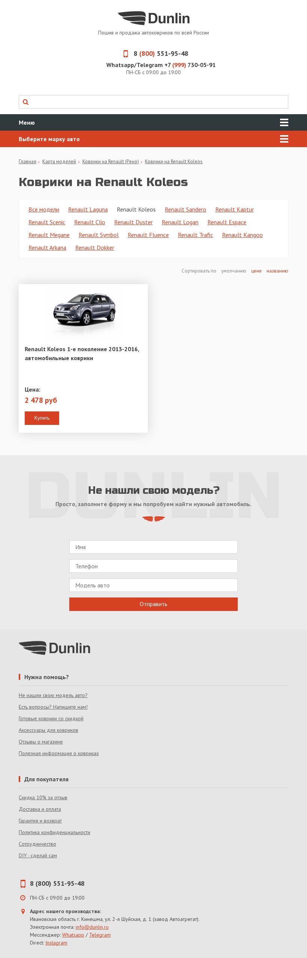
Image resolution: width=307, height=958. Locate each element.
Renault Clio (89, 222)
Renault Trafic (195, 234)
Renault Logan (180, 222)
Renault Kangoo (242, 234)
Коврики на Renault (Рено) (110, 161)
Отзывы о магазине (41, 741)
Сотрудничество (37, 843)
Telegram (100, 934)
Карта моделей (59, 161)
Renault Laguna (88, 209)
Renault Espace (226, 222)
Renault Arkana (47, 247)
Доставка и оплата (40, 809)
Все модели (43, 209)
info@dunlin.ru (92, 927)
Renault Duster (133, 222)
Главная (27, 161)
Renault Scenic (46, 222)
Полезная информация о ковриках (59, 753)
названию (277, 271)
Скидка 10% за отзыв (43, 797)
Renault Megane (49, 234)
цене (256, 271)
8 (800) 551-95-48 (57, 883)
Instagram (56, 942)
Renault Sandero (185, 209)
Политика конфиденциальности (54, 832)
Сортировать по (200, 271)
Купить (41, 417)
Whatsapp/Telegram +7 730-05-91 (161, 65)
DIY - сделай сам (38, 855)
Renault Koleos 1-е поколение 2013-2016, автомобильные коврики (82, 353)
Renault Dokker (94, 247)
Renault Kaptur (234, 209)
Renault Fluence (148, 234)
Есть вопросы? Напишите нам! (53, 706)
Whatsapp (73, 934)
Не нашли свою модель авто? (53, 695)
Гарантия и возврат (40, 820)
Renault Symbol (99, 234)
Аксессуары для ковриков (48, 730)
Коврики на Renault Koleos (174, 161)
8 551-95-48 (161, 53)
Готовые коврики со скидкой (51, 718)
